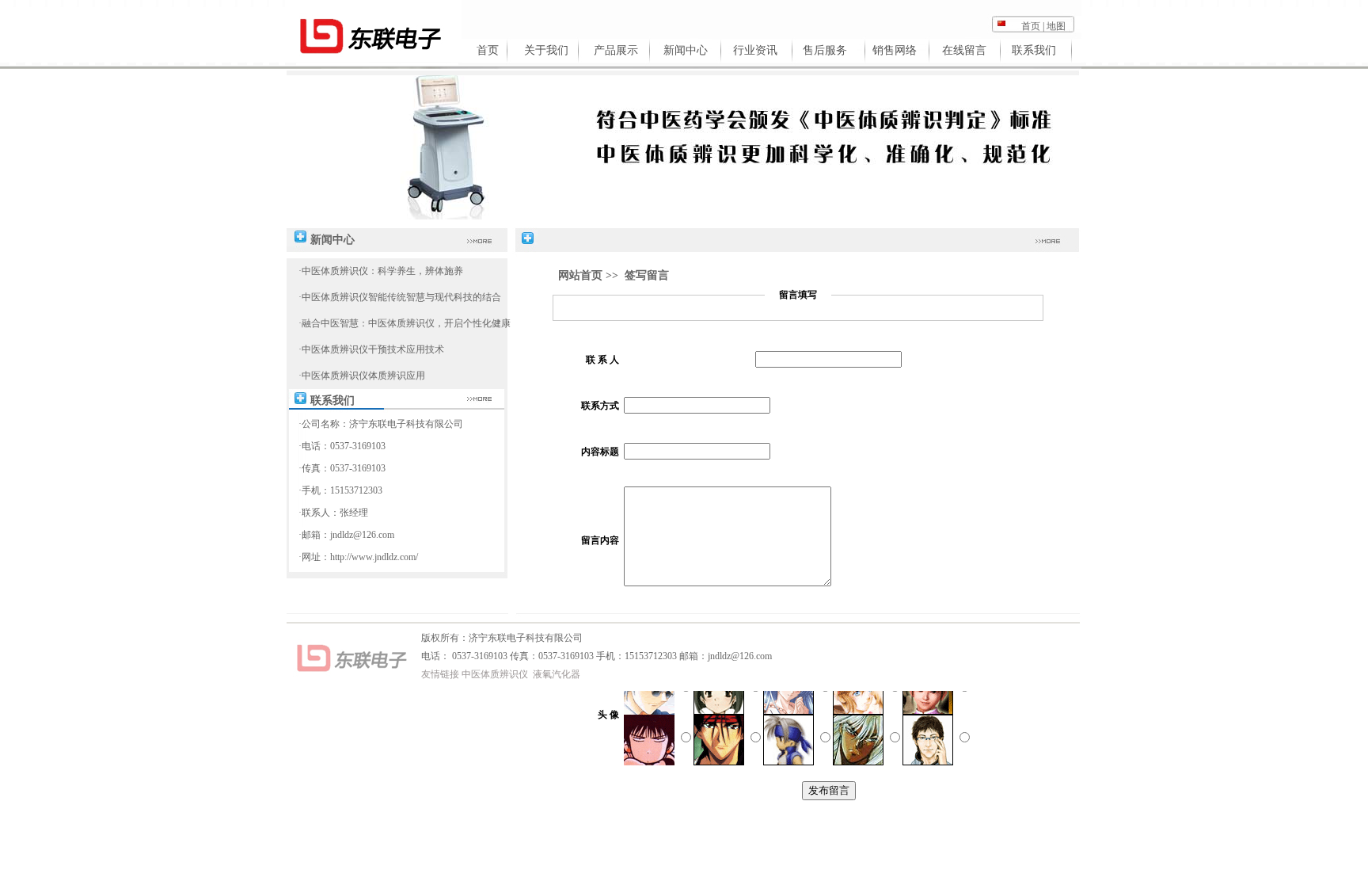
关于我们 (546, 50)
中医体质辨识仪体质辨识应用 (363, 375)
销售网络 (894, 50)
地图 (1056, 26)
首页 (1030, 26)
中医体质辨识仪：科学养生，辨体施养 (382, 271)
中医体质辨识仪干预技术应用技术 (373, 349)
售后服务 (825, 50)
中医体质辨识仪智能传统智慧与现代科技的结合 (401, 297)
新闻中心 (685, 50)
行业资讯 (755, 50)
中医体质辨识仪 (495, 674)
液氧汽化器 (556, 674)
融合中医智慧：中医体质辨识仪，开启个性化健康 (406, 323)
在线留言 (964, 50)
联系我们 (1034, 50)
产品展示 (616, 50)
